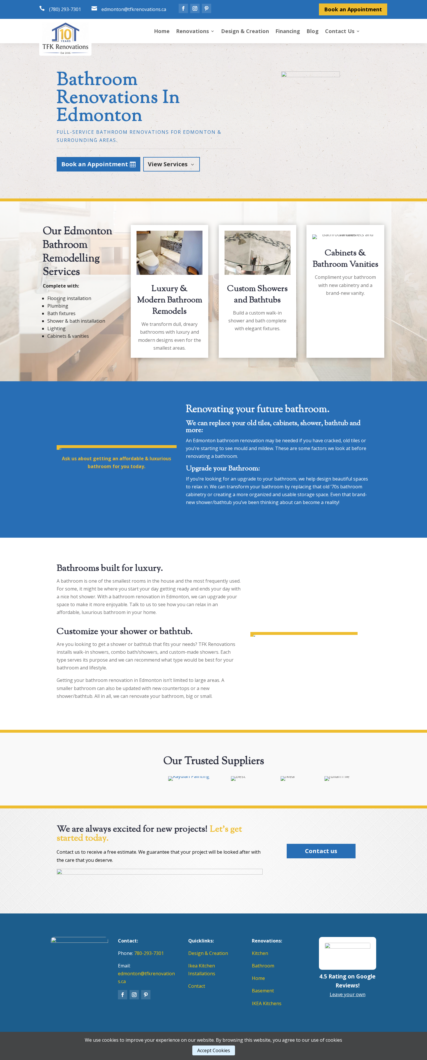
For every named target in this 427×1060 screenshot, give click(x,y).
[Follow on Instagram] (195, 8)
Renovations (192, 32)
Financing (287, 32)
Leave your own (347, 994)
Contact (196, 986)
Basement (263, 990)
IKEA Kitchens (266, 1003)
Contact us (321, 851)
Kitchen (260, 953)
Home (162, 32)
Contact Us (339, 32)
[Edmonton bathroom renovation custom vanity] (304, 632)
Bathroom (263, 966)
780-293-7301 (149, 953)
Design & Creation (245, 32)
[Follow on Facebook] (183, 8)
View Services (168, 164)
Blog (312, 32)
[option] (90, 778)
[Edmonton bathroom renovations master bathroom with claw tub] (117, 445)
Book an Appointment (353, 9)
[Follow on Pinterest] (206, 8)
